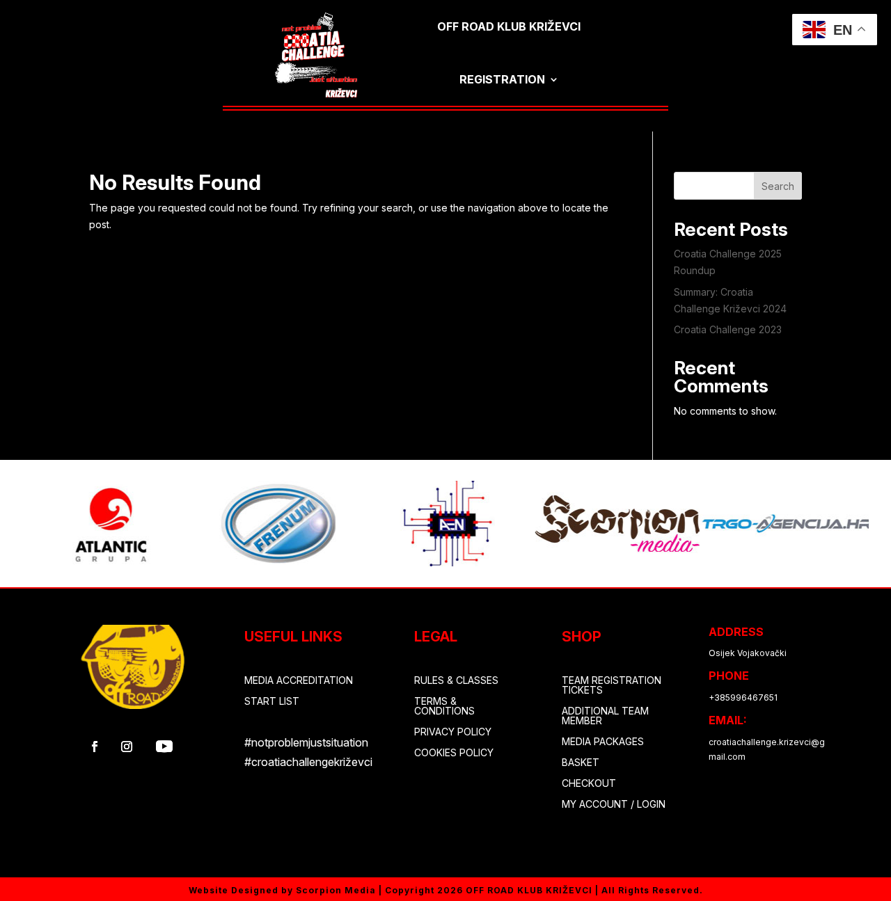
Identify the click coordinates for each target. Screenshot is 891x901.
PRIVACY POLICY (452, 732)
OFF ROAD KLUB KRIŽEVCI (509, 26)
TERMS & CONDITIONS (444, 706)
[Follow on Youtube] (164, 746)
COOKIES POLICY (454, 753)
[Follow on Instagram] (127, 746)
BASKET (580, 763)
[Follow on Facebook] (95, 746)
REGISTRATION (502, 79)
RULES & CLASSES (456, 681)
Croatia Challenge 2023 (728, 329)
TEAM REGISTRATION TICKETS (611, 686)
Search (778, 186)
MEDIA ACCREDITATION (298, 681)
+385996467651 (743, 697)
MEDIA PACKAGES (603, 742)
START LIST (271, 701)
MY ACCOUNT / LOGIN (613, 804)
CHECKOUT (589, 784)
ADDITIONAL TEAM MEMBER (605, 716)
